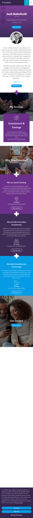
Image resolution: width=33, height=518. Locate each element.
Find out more (16, 208)
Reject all (16, 511)
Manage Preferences (16, 515)
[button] (1, 128)
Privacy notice (19, 502)
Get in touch (16, 27)
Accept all (16, 508)
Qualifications (16, 86)
